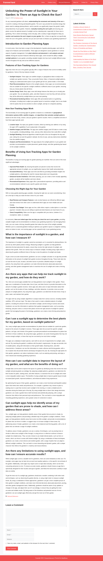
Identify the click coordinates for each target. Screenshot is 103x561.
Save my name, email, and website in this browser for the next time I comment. (31, 543)
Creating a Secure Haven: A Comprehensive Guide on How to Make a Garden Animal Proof (85, 29)
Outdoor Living (52, 2)
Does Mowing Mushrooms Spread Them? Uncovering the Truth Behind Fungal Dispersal (84, 37)
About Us (75, 2)
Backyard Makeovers (64, 2)
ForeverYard (9, 2)
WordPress (64, 558)
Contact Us (84, 2)
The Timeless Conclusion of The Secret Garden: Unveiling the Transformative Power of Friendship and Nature (85, 45)
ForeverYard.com (49, 558)
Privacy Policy (94, 2)
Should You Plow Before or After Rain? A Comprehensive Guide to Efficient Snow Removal (84, 54)
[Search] (95, 14)
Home (43, 2)
